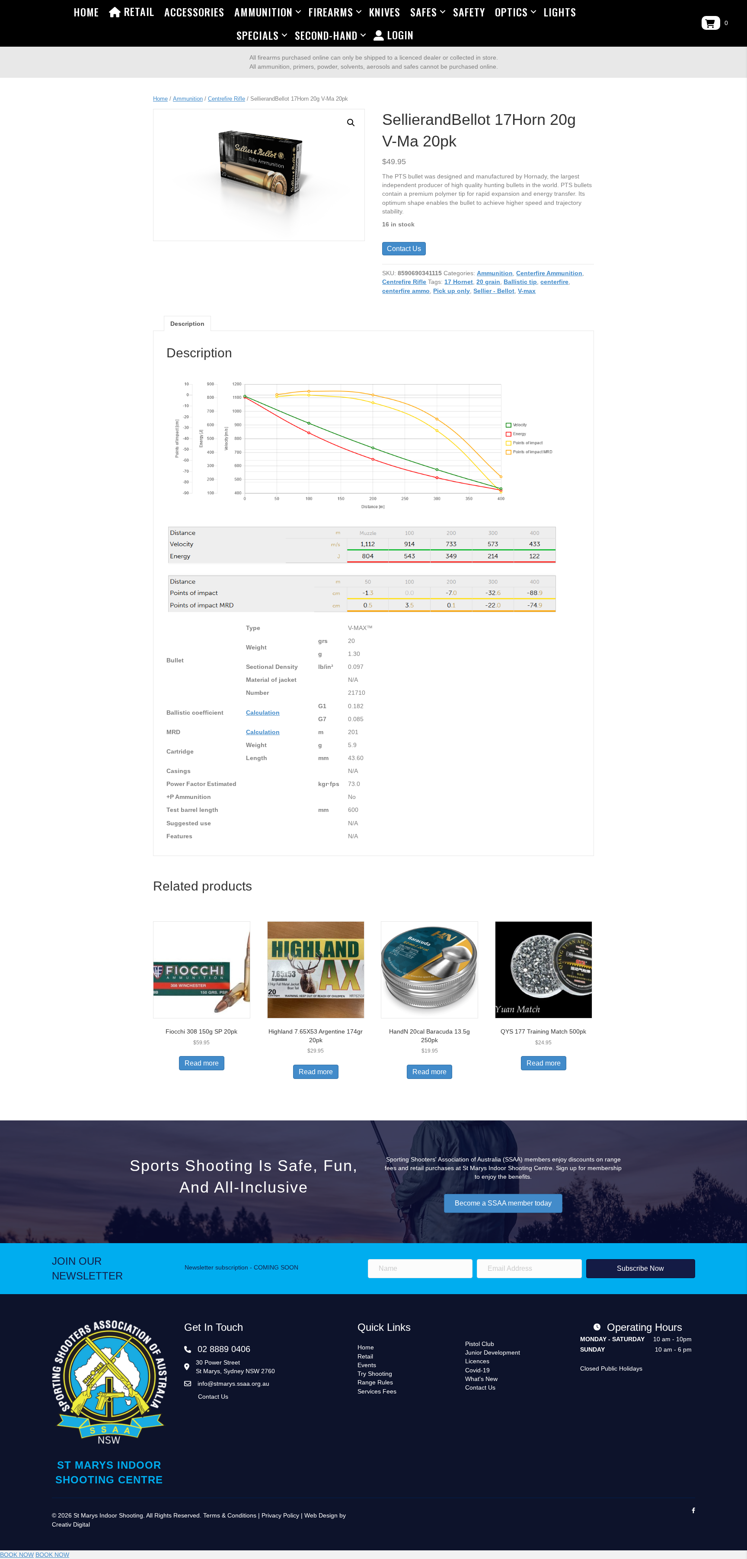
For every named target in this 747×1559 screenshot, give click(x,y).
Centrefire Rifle (226, 98)
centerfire (554, 281)
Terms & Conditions (229, 1515)
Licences (477, 1361)
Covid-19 (477, 1370)
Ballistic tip (520, 281)
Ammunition (263, 11)
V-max (527, 290)
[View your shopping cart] (711, 23)
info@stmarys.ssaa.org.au (233, 1383)
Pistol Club (479, 1343)
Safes (423, 11)
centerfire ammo (406, 290)
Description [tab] (187, 323)
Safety (469, 11)
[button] (351, 122)
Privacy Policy (280, 1515)
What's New (481, 1378)
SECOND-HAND (326, 35)
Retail (137, 11)
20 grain (488, 281)
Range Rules (375, 1382)
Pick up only (451, 290)
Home (86, 11)
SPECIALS (257, 35)
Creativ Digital (71, 1524)
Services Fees (377, 1391)
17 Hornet (458, 281)
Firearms (331, 11)
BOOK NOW (17, 1554)
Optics (511, 11)
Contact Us (404, 248)
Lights (560, 11)
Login (399, 34)
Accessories (194, 11)
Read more (202, 1063)
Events (367, 1365)
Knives (384, 11)
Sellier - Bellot (493, 290)
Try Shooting (375, 1373)
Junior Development (492, 1352)
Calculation (263, 712)
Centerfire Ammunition (549, 273)
